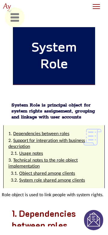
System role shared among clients (52, 180)
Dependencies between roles (41, 134)
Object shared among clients (47, 173)
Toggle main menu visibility (96, 6)
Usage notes (31, 153)
